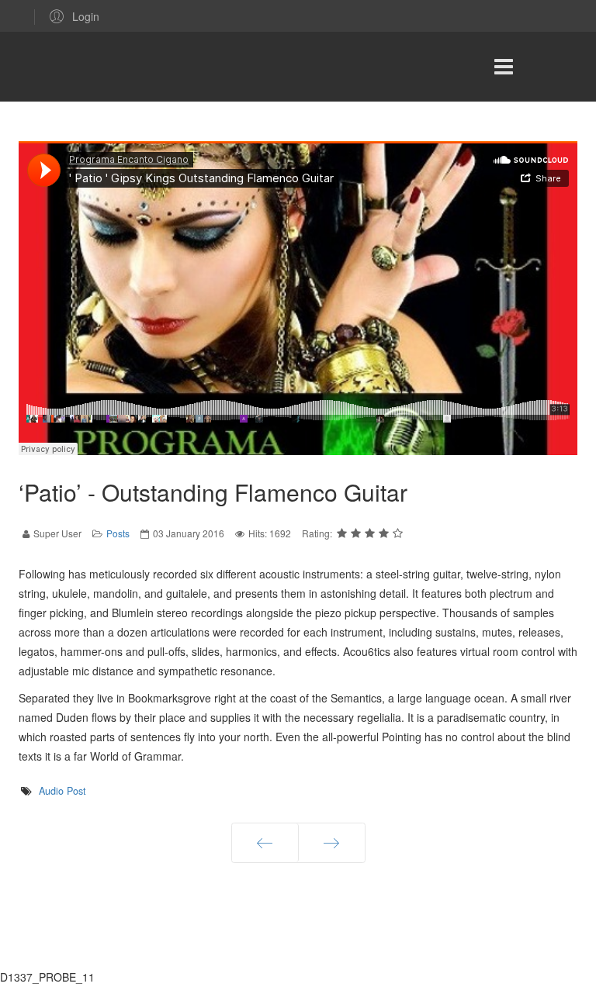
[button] (72, 15)
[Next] (332, 842)
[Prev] (265, 842)
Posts (118, 533)
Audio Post (62, 791)
